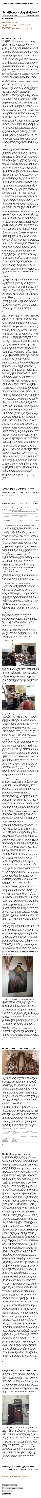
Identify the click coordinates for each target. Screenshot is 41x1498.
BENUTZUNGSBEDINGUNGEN (13, 1488)
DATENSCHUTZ (8, 1491)
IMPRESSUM (7, 1493)
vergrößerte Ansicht (10, 1485)
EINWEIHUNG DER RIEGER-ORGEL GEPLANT (16, 25)
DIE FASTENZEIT (7, 27)
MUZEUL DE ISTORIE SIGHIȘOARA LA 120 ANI (17, 29)
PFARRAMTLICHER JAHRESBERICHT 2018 (16, 24)
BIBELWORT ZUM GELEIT (10, 22)
